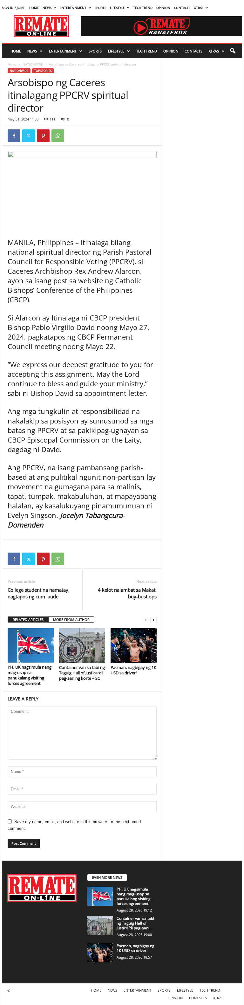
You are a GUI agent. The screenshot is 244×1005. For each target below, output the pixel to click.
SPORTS (100, 7)
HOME (34, 7)
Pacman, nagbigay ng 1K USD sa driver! (133, 670)
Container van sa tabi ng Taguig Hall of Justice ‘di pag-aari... (135, 923)
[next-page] (153, 619)
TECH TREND (142, 7)
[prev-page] (146, 619)
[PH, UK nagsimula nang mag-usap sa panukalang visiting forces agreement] (31, 645)
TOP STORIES (43, 71)
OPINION (163, 7)
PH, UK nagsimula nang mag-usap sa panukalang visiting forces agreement (29, 675)
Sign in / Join (13, 7)
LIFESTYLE (117, 7)
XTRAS (198, 7)
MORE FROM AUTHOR (71, 619)
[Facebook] (14, 135)
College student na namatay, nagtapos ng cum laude (39, 593)
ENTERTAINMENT (73, 7)
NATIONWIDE (33, 64)
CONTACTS (182, 7)
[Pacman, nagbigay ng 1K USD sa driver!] (134, 645)
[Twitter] (28, 135)
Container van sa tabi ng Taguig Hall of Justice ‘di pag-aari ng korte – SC (82, 672)
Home (12, 64)
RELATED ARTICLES (28, 619)
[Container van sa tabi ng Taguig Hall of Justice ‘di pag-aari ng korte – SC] (82, 645)
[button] (233, 51)
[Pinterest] (43, 135)
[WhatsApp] (57, 135)
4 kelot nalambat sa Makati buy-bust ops (127, 593)
